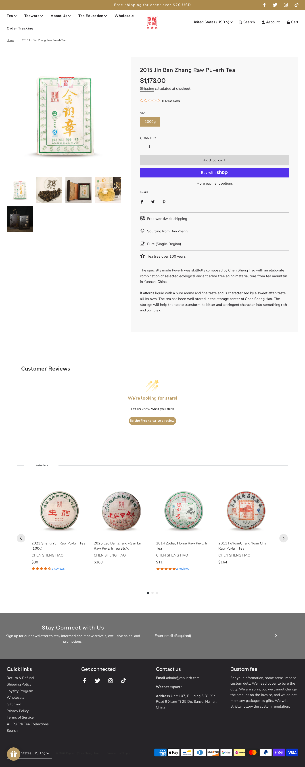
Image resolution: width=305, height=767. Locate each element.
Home (10, 40)
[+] (158, 147)
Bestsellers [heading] (41, 465)
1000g (150, 121)
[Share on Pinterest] (164, 202)
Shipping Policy (19, 684)
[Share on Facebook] (142, 202)
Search (12, 730)
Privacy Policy (18, 711)
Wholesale (124, 15)
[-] (141, 147)
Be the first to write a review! (152, 421)
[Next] (283, 538)
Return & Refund (20, 677)
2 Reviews (58, 569)
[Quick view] (82, 532)
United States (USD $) (211, 22)
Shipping (147, 88)
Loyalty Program (20, 691)
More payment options (214, 183)
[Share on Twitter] (153, 202)
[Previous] (21, 538)
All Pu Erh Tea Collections (28, 724)
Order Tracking (20, 28)
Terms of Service (20, 717)
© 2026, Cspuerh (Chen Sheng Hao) (77, 753)
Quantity (148, 138)
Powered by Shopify (119, 753)
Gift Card (14, 704)
